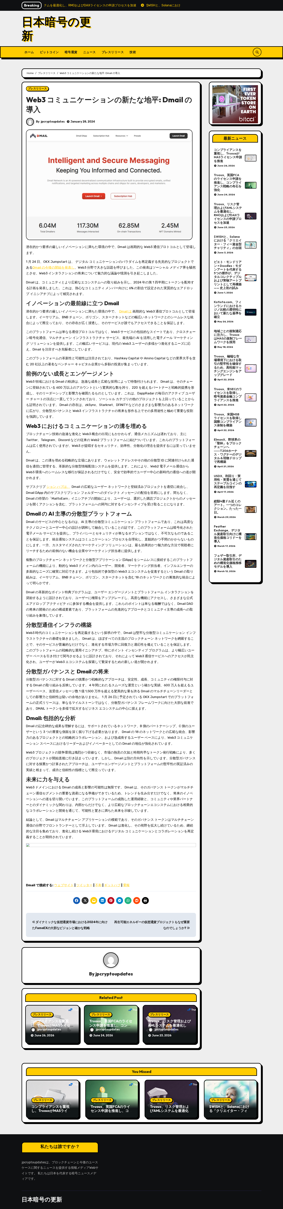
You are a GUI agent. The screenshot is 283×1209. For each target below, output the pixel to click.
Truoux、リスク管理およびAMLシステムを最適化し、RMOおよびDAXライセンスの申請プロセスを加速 (228, 213)
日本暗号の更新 (56, 28)
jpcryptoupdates (53, 121)
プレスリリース (113, 52)
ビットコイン (49, 52)
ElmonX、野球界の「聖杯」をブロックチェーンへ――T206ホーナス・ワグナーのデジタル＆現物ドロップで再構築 (228, 451)
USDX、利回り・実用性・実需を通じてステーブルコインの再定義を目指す (228, 481)
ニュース (89, 52)
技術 (133, 52)
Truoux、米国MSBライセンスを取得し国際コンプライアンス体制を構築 (228, 419)
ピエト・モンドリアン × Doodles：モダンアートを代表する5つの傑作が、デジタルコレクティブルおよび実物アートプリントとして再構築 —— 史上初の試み (228, 275)
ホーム (29, 52)
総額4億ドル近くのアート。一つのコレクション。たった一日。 (228, 506)
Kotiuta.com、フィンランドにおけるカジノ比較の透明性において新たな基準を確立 (228, 309)
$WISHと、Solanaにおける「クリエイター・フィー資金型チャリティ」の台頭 (228, 242)
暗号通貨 (71, 52)
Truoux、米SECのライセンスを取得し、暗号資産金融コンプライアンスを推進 (228, 394)
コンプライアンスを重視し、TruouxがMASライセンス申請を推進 (52, 1025)
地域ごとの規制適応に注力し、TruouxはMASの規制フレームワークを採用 (228, 336)
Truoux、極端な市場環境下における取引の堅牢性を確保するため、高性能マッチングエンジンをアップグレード (228, 365)
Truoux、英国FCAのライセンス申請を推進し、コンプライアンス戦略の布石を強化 (228, 182)
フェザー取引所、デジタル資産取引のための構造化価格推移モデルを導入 (228, 561)
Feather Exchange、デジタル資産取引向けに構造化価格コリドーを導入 (228, 533)
